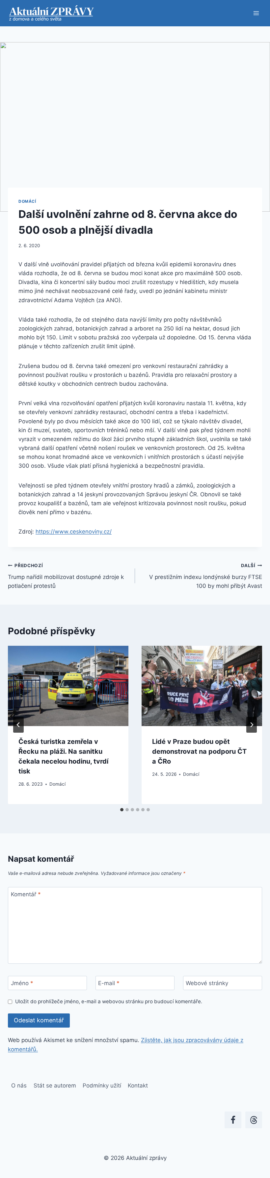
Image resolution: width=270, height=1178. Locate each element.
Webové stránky (207, 983)
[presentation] (68, 686)
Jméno (22, 983)
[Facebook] (233, 1120)
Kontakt (138, 1085)
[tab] (121, 809)
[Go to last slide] (18, 725)
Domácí (27, 201)
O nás (19, 1085)
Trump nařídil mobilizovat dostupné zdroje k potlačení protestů (66, 576)
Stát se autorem (55, 1085)
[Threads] (253, 1120)
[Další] (251, 725)
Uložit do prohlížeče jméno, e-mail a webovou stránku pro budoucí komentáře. (108, 1001)
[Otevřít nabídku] (256, 13)
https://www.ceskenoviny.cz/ (74, 531)
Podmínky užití (102, 1085)
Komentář (26, 894)
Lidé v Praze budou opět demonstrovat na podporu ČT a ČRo (199, 751)
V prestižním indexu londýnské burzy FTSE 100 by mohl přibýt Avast (205, 576)
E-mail (109, 983)
